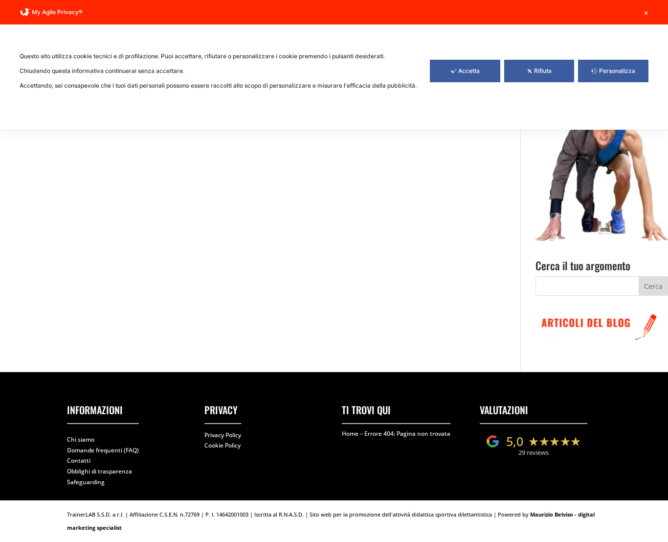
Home (350, 433)
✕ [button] (646, 13)
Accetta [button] (469, 70)
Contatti (78, 460)
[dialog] (334, 65)
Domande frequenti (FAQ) (103, 450)
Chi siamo (80, 439)
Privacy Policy (222, 435)
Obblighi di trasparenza (99, 471)
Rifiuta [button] (543, 70)
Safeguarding (86, 482)
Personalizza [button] (617, 70)
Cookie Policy (222, 445)
